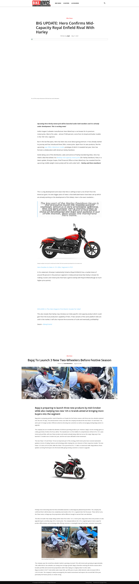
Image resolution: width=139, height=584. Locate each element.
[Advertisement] (69, 20)
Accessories (75, 3)
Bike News (58, 3)
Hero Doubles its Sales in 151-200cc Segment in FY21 (55, 267)
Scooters (66, 3)
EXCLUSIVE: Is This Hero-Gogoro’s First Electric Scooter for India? (59, 309)
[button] (105, 3)
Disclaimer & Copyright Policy (100, 582)
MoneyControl (47, 324)
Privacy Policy (89, 582)
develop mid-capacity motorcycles (68, 158)
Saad (68, 36)
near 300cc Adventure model (54, 147)
